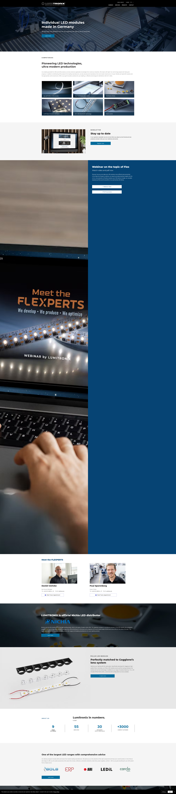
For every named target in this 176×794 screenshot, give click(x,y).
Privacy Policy (56, 791)
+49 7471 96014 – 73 (49, 591)
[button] (111, 5)
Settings (164, 791)
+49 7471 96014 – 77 (97, 591)
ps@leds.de (109, 591)
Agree (170, 791)
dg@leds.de (61, 591)
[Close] (174, 792)
